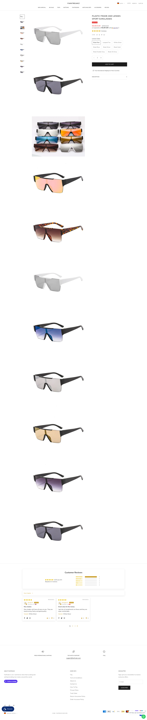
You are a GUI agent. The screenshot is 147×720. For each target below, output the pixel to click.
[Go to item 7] (22, 50)
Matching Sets (86, 7)
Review (107, 7)
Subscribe (124, 688)
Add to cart (109, 64)
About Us (73, 681)
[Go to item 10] (22, 67)
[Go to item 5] (22, 39)
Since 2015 (64, 713)
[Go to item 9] (22, 61)
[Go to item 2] (22, 22)
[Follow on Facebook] (5, 705)
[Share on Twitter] (99, 35)
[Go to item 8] (22, 56)
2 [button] (72, 626)
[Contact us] (144, 717)
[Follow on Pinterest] (14, 705)
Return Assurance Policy (77, 696)
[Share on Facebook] (97, 35)
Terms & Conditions (76, 678)
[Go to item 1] (22, 17)
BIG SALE (51, 7)
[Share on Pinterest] (101, 35)
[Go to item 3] (22, 28)
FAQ (104, 655)
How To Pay (73, 687)
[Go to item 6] (22, 44)
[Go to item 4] (22, 33)
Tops (58, 7)
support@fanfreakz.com (73, 658)
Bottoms (66, 7)
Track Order (73, 693)
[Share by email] (104, 35)
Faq (71, 675)
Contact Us (73, 684)
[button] (109, 28)
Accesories (97, 7)
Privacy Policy (74, 690)
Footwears (75, 7)
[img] (28, 600)
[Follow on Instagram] (9, 705)
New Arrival (42, 7)
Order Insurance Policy (77, 699)
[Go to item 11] (22, 72)
